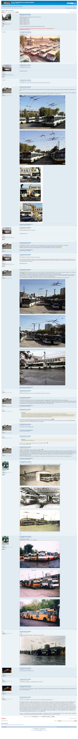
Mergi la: (55, 720)
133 (2, 93)
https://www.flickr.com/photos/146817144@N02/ (26, 224)
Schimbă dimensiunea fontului (75, 6)
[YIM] (4, 76)
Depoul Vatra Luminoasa (7, 10)
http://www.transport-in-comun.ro (25, 29)
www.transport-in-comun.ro (23, 233)
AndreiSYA (22, 669)
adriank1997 (4, 470)
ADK (21, 632)
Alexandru (22, 15)
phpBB (36, 728)
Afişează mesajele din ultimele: (28, 716)
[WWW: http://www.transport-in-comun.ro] (2, 25)
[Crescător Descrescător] (50, 716)
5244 (21, 391)
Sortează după (40, 716)
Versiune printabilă (73, 6)
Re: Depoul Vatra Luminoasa (25, 31)
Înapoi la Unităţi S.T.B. (5, 720)
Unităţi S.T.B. (20, 6)
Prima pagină (5, 6)
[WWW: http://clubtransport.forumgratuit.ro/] (2, 474)
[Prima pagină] (6, 3)
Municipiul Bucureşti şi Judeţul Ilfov (12, 6)
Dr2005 (3, 71)
